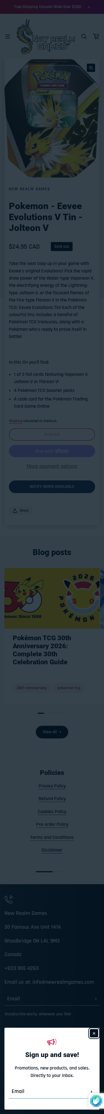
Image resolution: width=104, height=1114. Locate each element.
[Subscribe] (91, 1092)
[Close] (94, 1033)
